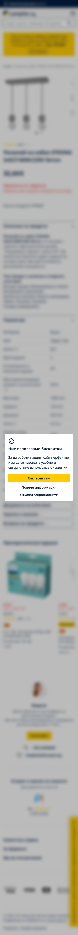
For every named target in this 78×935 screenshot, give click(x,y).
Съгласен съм (39, 478)
